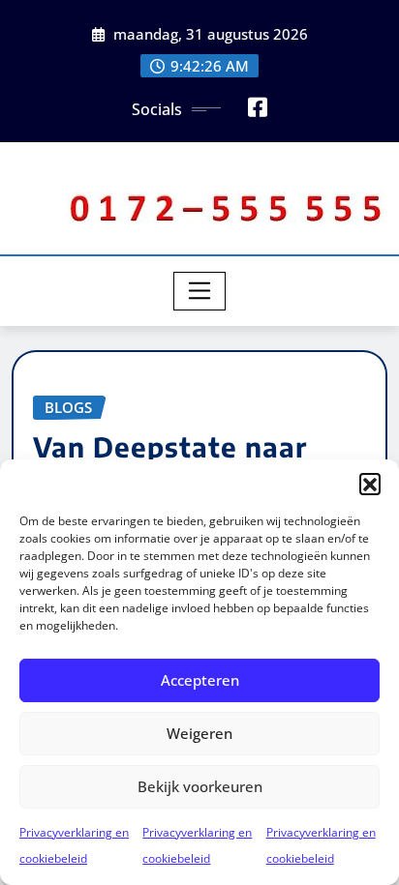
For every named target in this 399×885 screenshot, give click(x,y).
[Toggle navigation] (200, 291)
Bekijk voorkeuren (200, 786)
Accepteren (200, 680)
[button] (370, 483)
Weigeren (199, 733)
